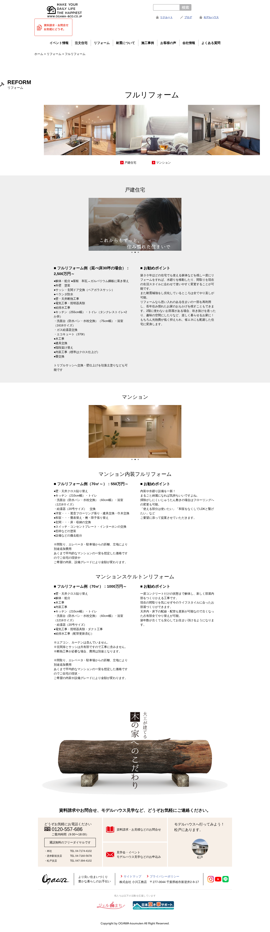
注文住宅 (81, 43)
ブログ (188, 17)
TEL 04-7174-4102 (81, 851)
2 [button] (135, 252)
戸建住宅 (130, 162)
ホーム (38, 54)
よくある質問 (210, 43)
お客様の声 (168, 43)
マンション (163, 162)
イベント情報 (59, 43)
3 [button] (138, 252)
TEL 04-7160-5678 (81, 855)
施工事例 (147, 43)
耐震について (125, 43)
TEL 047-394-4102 (81, 860)
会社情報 (188, 43)
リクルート (166, 17)
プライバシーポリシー (164, 876)
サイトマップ (132, 876)
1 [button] (131, 252)
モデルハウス (211, 17)
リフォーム (102, 43)
